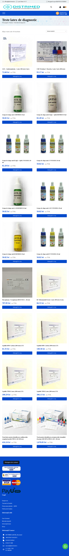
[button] (9, 1)
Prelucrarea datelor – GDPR (9, 506)
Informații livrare (6, 524)
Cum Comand (5, 518)
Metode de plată (6, 521)
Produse (11, 22)
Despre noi (5, 500)
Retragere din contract (11, 462)
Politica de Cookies (7, 509)
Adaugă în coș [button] (17, 76)
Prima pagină (5, 22)
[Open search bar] (51, 7)
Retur (3, 526)
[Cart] (65, 7)
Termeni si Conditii (7, 503)
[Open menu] (3, 13)
